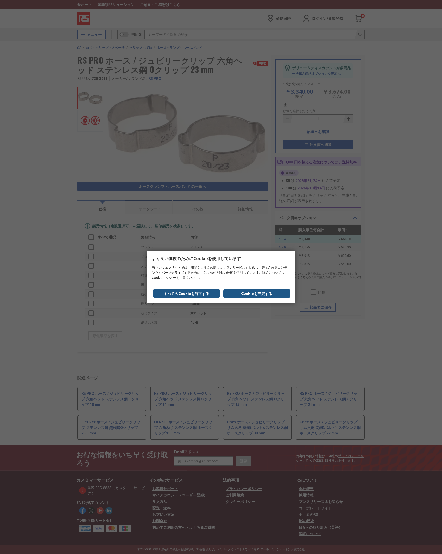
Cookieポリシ (162, 277)
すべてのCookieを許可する (186, 293)
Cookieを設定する (256, 293)
